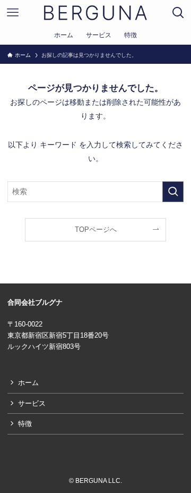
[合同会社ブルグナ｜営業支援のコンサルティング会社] (95, 13)
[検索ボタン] (178, 13)
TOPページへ (96, 229)
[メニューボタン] (12, 13)
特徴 (25, 424)
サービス (32, 403)
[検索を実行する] (173, 191)
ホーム (28, 383)
